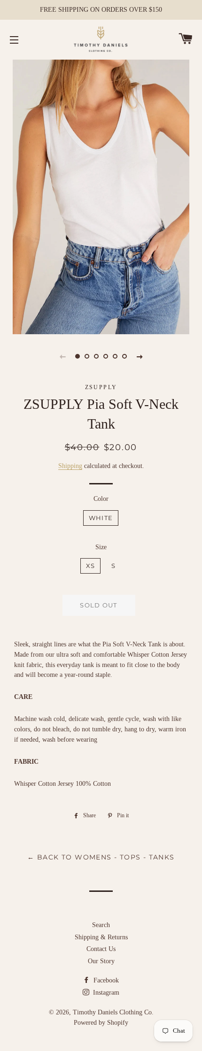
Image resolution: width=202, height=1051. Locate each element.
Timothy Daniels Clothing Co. (113, 1012)
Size (101, 547)
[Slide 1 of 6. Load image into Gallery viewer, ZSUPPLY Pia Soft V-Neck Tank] (77, 356)
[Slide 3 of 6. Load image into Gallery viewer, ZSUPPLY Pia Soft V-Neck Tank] (96, 356)
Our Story (101, 961)
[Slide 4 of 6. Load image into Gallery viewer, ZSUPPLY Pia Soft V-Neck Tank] (105, 356)
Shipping (70, 465)
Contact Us (101, 948)
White (101, 518)
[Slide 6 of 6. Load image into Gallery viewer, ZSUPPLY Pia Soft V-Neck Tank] (124, 356)
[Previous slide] (62, 356)
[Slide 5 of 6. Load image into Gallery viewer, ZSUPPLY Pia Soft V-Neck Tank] (115, 356)
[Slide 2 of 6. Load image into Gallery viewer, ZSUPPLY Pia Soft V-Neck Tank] (87, 356)
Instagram (105, 992)
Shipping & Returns (101, 937)
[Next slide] (139, 356)
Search (101, 924)
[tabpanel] (101, 195)
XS (90, 565)
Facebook (105, 980)
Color (101, 498)
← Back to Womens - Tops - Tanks (100, 857)
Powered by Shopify (101, 1022)
